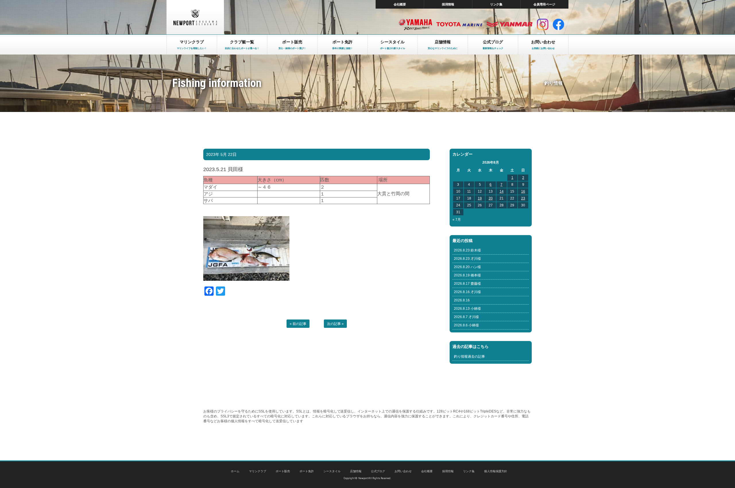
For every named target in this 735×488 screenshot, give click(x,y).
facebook (558, 24)
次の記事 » (335, 324)
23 (523, 198)
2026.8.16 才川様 (467, 292)
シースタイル (332, 471)
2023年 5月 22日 (221, 154)
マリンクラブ (257, 471)
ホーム (235, 471)
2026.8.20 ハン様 (467, 267)
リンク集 (496, 4)
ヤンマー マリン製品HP (510, 24)
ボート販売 (283, 471)
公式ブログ (378, 471)
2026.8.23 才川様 (467, 259)
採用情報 (448, 4)
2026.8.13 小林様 (467, 309)
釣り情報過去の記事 (469, 357)
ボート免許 (306, 471)
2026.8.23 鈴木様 (467, 250)
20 (491, 198)
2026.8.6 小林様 (466, 325)
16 (523, 191)
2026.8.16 (462, 300)
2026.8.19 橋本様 (467, 275)
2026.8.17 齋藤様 (467, 284)
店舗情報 (355, 471)
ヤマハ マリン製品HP (415, 24)
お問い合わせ (403, 471)
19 (480, 198)
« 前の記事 (298, 324)
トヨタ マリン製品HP (459, 24)
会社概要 (400, 4)
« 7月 (456, 220)
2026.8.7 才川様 (466, 317)
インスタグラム (542, 24)
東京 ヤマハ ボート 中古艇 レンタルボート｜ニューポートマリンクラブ (195, 17)
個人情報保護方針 (495, 471)
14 (502, 191)
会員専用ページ (544, 4)
